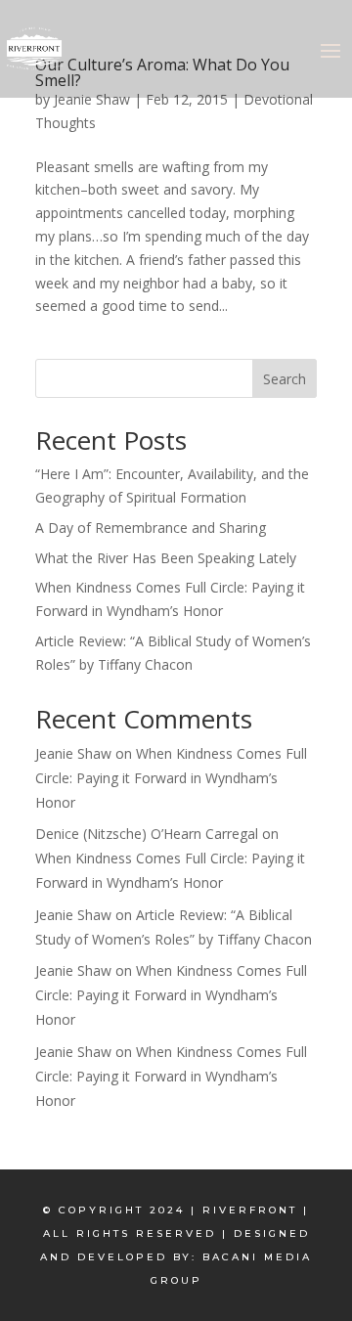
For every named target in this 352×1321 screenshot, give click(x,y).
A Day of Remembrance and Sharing (150, 527)
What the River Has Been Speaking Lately (165, 558)
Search (284, 379)
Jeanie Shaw (92, 99)
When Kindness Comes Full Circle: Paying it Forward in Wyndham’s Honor (171, 778)
